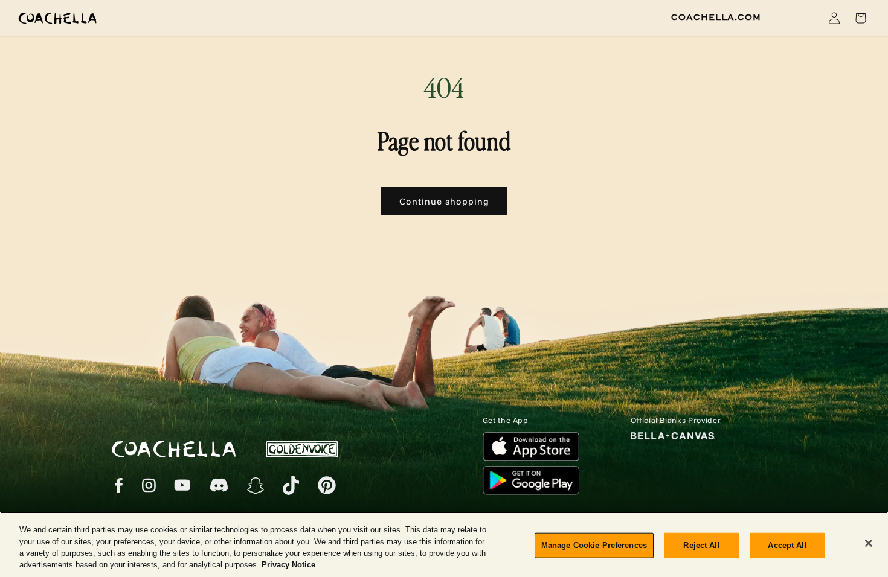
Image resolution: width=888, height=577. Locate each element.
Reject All (701, 545)
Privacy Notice (288, 564)
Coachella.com (716, 17)
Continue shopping (444, 201)
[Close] (868, 543)
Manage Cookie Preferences (594, 545)
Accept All (787, 545)
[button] (806, 18)
